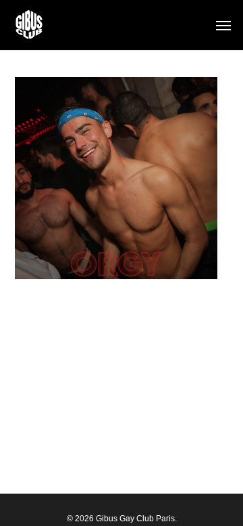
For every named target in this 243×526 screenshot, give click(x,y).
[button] (223, 25)
